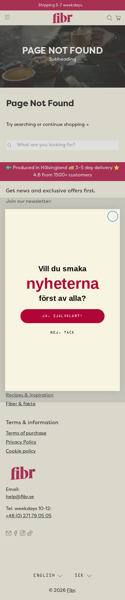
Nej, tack (62, 332)
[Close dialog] (113, 216)
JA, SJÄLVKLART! (62, 316)
